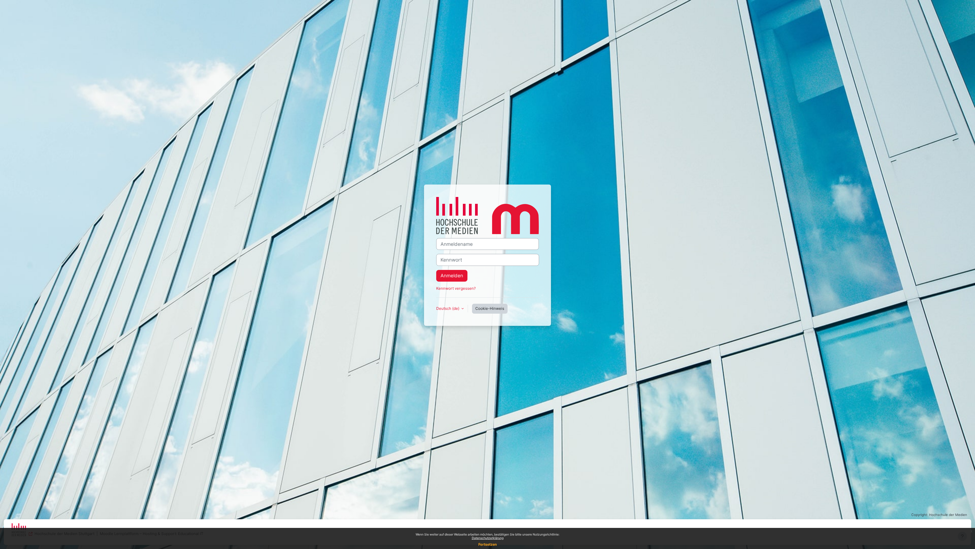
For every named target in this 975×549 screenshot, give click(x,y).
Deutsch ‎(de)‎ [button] (448, 308)
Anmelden (452, 276)
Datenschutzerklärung (487, 538)
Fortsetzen (487, 544)
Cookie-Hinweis (489, 308)
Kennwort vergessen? (456, 288)
